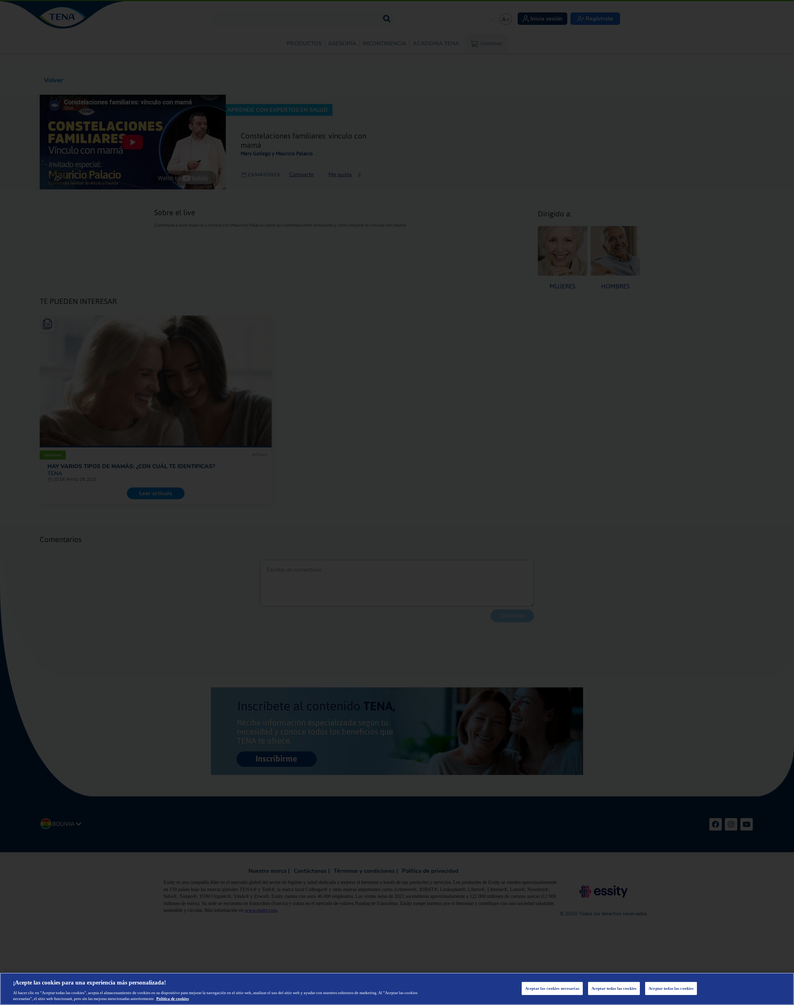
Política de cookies (172, 998)
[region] (397, 989)
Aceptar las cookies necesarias (552, 988)
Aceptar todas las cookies (613, 988)
